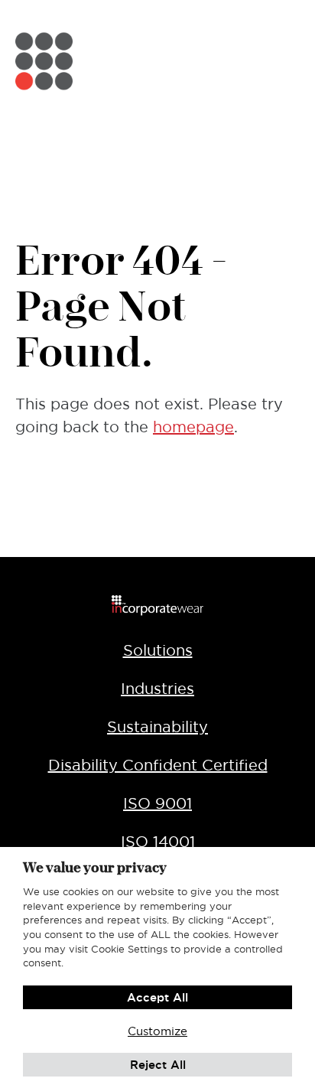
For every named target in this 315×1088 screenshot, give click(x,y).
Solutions (158, 650)
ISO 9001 (157, 803)
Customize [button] (157, 1031)
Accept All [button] (157, 997)
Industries (157, 688)
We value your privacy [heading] (95, 867)
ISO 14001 (158, 841)
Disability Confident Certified (158, 765)
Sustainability (157, 726)
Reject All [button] (158, 1064)
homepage (193, 427)
